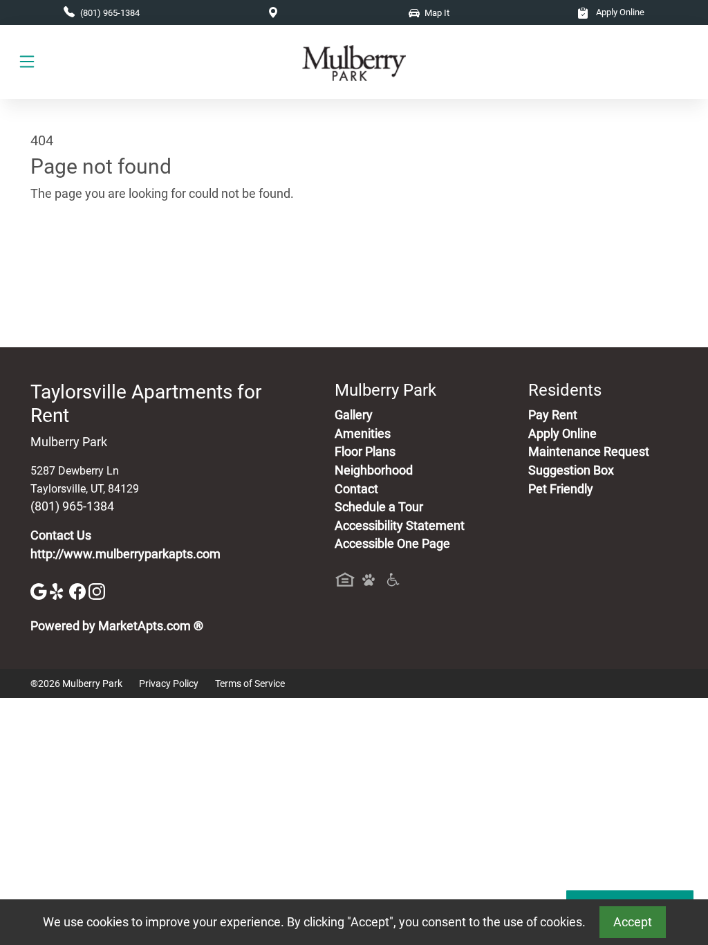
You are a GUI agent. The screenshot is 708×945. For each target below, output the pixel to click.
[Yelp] (59, 590)
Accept (632, 922)
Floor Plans (365, 452)
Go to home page (77, 259)
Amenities (363, 434)
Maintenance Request (588, 452)
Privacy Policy (168, 683)
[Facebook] (78, 590)
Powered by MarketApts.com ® (116, 626)
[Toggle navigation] (27, 62)
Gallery (354, 415)
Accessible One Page (392, 544)
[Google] (40, 590)
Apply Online (619, 12)
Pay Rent (552, 415)
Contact (356, 489)
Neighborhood (374, 470)
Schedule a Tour (379, 507)
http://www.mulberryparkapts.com (125, 554)
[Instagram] (96, 590)
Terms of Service (250, 683)
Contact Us (60, 535)
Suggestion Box (571, 470)
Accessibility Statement (400, 526)
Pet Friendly (560, 489)
